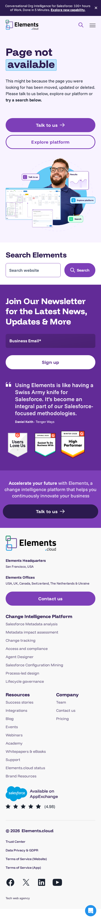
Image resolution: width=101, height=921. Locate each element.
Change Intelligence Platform (39, 616)
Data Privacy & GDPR (22, 850)
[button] (90, 910)
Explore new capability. (68, 10)
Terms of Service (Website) (26, 859)
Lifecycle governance (25, 681)
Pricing (62, 718)
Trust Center (15, 841)
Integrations (16, 710)
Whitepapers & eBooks (26, 751)
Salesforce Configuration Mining (34, 665)
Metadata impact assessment (32, 632)
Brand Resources (21, 776)
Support (13, 759)
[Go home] (22, 24)
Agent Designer (20, 656)
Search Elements (36, 254)
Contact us (65, 710)
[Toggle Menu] (92, 25)
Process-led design (22, 673)
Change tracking (20, 640)
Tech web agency (18, 898)
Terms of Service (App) (23, 867)
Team (61, 702)
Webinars (14, 735)
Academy (14, 743)
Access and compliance (27, 648)
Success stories (19, 702)
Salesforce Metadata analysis (32, 624)
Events (12, 726)
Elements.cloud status (25, 767)
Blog (10, 718)
